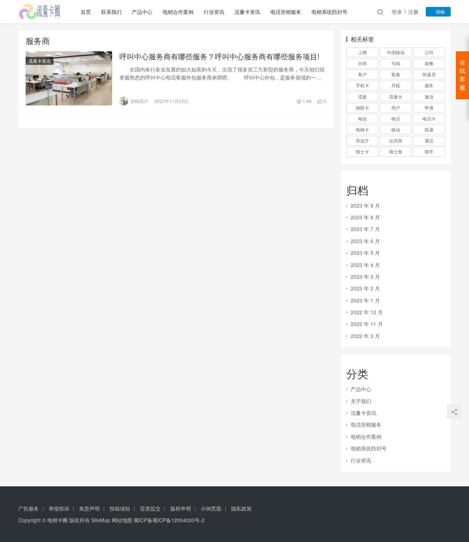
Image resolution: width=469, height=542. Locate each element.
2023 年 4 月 (365, 264)
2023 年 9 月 (365, 205)
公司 (429, 52)
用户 (395, 107)
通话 (429, 140)
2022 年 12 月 (367, 312)
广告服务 (28, 508)
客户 (362, 74)
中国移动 (396, 52)
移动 (395, 129)
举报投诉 (59, 508)
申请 (429, 107)
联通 (429, 129)
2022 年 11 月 (367, 323)
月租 (395, 85)
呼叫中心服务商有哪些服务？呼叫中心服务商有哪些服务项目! (219, 56)
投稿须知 (120, 508)
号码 (395, 63)
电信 (362, 118)
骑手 (429, 151)
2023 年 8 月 (365, 217)
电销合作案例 (178, 11)
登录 (397, 11)
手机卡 (362, 85)
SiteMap (100, 520)
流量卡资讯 (247, 11)
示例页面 (211, 508)
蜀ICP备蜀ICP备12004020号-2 (169, 520)
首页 (86, 11)
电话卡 (429, 118)
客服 (395, 74)
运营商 (395, 140)
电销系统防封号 (329, 11)
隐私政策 (241, 508)
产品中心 (142, 11)
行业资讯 (214, 11)
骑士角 (395, 151)
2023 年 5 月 (365, 252)
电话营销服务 (285, 11)
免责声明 (89, 508)
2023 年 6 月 (365, 241)
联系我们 (111, 11)
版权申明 (180, 508)
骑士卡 (362, 151)
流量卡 (395, 96)
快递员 (429, 74)
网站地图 (122, 520)
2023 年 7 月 (365, 229)
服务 (429, 85)
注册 (413, 11)
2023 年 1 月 (365, 300)
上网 (362, 52)
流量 (362, 96)
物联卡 (362, 107)
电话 (395, 118)
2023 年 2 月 (365, 288)
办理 (362, 63)
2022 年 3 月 (365, 335)
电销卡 (362, 129)
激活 (429, 96)
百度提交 (150, 508)
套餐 (429, 63)
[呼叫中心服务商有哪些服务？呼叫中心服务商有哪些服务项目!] (69, 78)
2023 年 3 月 (365, 276)
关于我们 (361, 401)
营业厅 (362, 140)
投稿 (440, 11)
